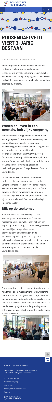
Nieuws (11, 53)
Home (4, 53)
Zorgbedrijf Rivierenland (16, 365)
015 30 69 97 (9, 373)
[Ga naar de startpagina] (15, 3)
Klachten (7, 392)
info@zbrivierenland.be (23, 373)
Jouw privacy (8, 385)
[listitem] (26, 327)
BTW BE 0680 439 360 (11, 378)
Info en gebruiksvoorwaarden (15, 388)
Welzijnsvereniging (11, 382)
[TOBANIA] (47, 359)
